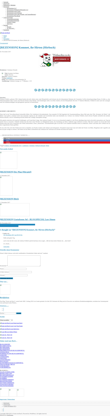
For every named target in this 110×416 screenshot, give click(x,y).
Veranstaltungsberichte (13, 20)
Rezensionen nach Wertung (14, 13)
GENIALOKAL (4, 352)
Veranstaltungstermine (13, 19)
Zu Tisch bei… (11, 28)
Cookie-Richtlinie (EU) (9, 406)
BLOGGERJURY (5, 344)
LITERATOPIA (4, 356)
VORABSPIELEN (5, 367)
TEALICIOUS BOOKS (6, 384)
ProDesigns (10, 415)
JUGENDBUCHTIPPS (6, 376)
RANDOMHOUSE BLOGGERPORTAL (11, 363)
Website (2, 275)
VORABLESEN (4, 366)
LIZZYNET (3, 358)
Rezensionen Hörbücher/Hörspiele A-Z (17, 10)
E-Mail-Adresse (4, 272)
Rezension (6, 6)
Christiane (32, 145)
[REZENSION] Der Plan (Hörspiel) (15, 172)
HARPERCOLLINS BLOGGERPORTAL (12, 353)
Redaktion (6, 30)
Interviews (10, 23)
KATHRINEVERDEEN (7, 379)
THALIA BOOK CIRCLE (7, 364)
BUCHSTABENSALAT (7, 375)
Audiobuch (9, 78)
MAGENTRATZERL (6, 381)
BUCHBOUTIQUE (5, 346)
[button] (6, 138)
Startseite (5, 2)
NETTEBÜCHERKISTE (7, 382)
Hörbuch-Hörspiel (40, 145)
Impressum (6, 3)
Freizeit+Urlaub (11, 22)
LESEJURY (3, 355)
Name (1, 269)
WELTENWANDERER (6, 386)
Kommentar (3, 266)
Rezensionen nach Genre (13, 11)
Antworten (6, 246)
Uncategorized (4, 43)
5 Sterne (6, 145)
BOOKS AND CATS (6, 373)
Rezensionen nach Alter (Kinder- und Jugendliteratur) (21, 14)
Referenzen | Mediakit (9, 5)
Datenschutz (6, 404)
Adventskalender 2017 (15, 145)
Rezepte (5, 25)
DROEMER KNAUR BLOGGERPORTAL (12, 350)
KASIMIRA (3, 378)
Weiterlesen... (4, 306)
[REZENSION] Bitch (9, 199)
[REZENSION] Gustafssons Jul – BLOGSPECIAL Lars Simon (27, 219)
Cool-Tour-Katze (8, 17)
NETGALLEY (4, 361)
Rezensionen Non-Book (13, 16)
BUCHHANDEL (5, 347)
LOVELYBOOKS (5, 359)
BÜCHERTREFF (5, 349)
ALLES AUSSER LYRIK (7, 372)
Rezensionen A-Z (11, 8)
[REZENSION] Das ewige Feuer (9, 226)
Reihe (47, 145)
